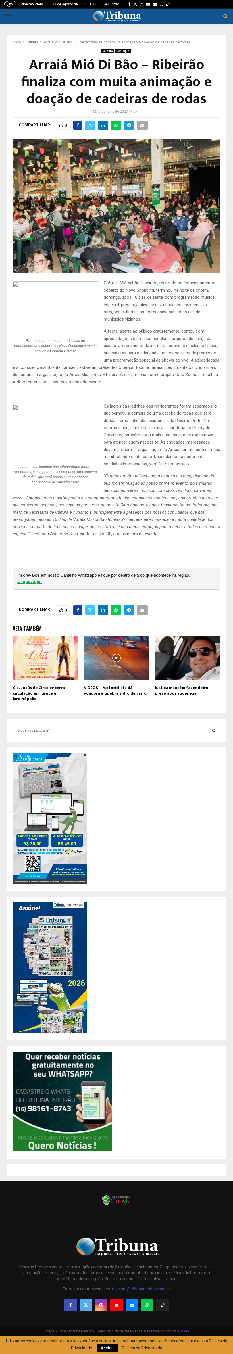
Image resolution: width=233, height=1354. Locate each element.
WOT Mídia (180, 1331)
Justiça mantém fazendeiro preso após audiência (181, 690)
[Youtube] (116, 1305)
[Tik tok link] (167, 4)
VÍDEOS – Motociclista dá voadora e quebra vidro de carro (115, 690)
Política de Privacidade (142, 1348)
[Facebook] (70, 1305)
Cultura (108, 51)
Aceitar (107, 1348)
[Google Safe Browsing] (116, 1204)
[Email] (132, 1305)
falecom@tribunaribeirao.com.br (141, 1289)
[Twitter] (86, 1305)
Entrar (114, 4)
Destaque (122, 51)
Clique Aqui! (29, 581)
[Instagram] (101, 1305)
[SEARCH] (214, 730)
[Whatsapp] (147, 1305)
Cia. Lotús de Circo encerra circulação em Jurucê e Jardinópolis (39, 693)
